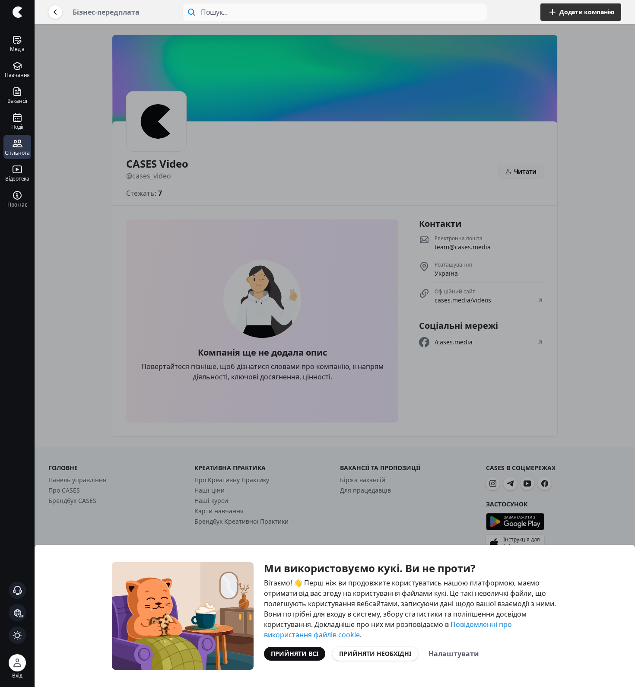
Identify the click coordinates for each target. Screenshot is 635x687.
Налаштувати (454, 653)
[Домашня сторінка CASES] (17, 12)
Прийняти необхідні (375, 653)
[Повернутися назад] (55, 12)
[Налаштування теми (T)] (17, 635)
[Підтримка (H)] (17, 590)
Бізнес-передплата (106, 12)
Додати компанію (586, 12)
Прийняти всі (294, 653)
